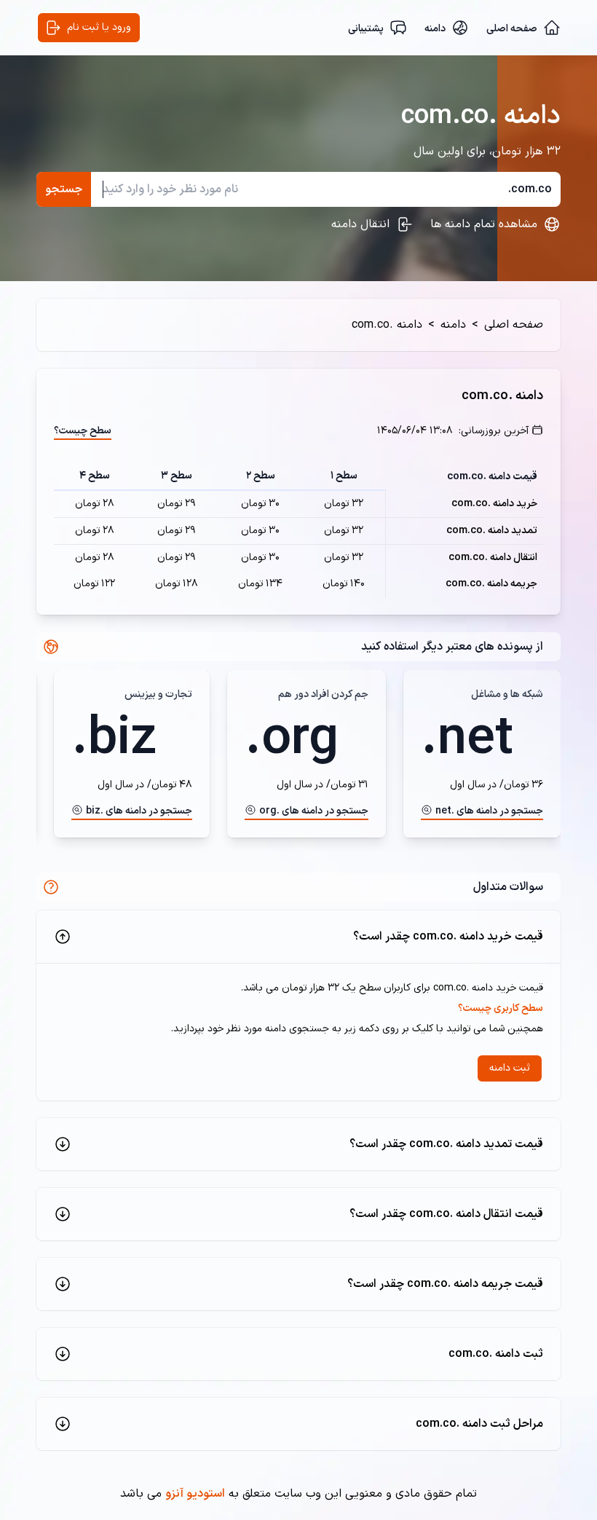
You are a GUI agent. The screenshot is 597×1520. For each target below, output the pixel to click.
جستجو (63, 189)
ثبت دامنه (509, 1068)
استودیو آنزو (195, 1494)
